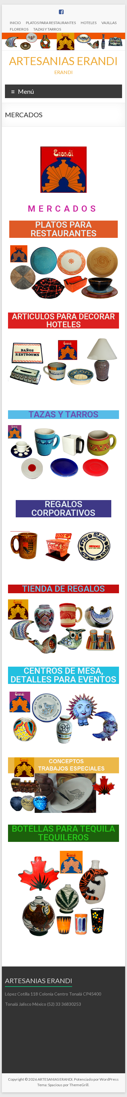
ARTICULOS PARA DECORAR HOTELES (63, 320)
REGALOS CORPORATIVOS (63, 508)
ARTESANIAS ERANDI (63, 61)
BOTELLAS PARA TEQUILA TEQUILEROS (63, 833)
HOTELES (88, 22)
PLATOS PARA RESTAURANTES (51, 22)
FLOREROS (19, 29)
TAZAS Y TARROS (47, 29)
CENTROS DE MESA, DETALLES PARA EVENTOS (63, 675)
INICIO (15, 22)
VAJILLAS (109, 22)
